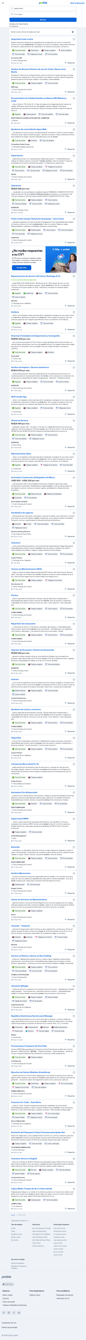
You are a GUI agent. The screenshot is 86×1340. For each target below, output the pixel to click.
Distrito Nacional (38, 1246)
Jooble (15, 1335)
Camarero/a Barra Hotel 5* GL (25, 764)
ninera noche (58, 1255)
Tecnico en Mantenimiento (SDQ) (26, 569)
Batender (15, 847)
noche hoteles (58, 1249)
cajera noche (58, 1243)
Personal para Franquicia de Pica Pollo (29, 1046)
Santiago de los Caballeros (41, 1234)
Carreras (6, 1298)
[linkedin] (19, 1313)
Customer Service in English (24, 1159)
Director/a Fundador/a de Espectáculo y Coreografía (35, 336)
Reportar (71, 63)
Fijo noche (14, 1240)
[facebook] (4, 1313)
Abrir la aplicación (77, 3)
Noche (13, 1228)
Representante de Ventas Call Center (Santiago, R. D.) (35, 276)
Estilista (15, 312)
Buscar (43, 20)
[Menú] (3, 3)
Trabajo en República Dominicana (15, 1305)
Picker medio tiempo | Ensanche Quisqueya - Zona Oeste (37, 219)
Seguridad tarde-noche (22, 39)
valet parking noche (60, 1240)
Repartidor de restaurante (23, 624)
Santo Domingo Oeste (39, 1237)
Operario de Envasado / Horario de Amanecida (32, 650)
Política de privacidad (9, 1327)
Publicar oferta (34, 1295)
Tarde (13, 1231)
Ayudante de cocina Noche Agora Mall (28, 129)
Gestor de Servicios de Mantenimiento (29, 899)
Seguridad (16, 738)
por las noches (58, 1252)
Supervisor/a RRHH (20, 819)
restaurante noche (60, 1231)
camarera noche (59, 1237)
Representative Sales (21, 454)
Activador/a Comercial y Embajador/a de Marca (33, 477)
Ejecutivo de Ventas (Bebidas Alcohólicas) (30, 1072)
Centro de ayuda (9, 1302)
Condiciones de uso (9, 1323)
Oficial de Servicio (19, 420)
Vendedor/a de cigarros (22, 513)
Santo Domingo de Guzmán (41, 1228)
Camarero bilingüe (19, 986)
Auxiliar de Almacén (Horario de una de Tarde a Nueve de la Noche (38, 70)
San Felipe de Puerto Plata (41, 1240)
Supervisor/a (17, 155)
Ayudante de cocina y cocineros (26, 709)
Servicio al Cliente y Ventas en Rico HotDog (31, 956)
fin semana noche (60, 1234)
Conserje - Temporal (20, 926)
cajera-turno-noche (60, 1246)
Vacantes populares (17, 1263)
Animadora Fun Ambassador (24, 792)
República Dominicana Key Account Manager (32, 1016)
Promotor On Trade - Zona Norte (26, 1102)
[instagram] (9, 1313)
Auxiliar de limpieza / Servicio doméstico (30, 367)
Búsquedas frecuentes (19, 1220)
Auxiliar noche (15, 1237)
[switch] (73, 32)
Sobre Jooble (7, 1295)
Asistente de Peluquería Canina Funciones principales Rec (38, 1132)
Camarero (15, 543)
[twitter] (14, 1313)
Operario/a (16, 185)
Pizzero (14, 595)
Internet (15, 679)
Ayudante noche (16, 1234)
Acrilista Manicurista (21, 873)
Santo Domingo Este (39, 1231)
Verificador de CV (63, 1298)
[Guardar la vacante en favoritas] (74, 39)
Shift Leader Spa (19, 397)
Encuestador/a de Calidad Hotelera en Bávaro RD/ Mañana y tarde (38, 99)
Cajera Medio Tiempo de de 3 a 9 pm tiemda (31, 1189)
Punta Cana (36, 1243)
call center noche (59, 1228)
